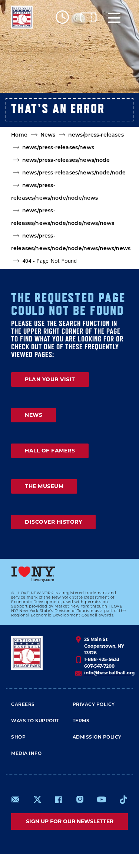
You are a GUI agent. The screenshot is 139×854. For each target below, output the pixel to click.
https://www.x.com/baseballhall (37, 799)
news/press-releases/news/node (66, 160)
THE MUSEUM (44, 486)
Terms (81, 721)
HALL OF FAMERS (50, 450)
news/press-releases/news (58, 148)
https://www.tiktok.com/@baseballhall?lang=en (123, 799)
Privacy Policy (94, 705)
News (48, 135)
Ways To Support (35, 721)
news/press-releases (96, 135)
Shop (18, 737)
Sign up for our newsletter (69, 821)
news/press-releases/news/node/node (74, 173)
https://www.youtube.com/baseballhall (101, 799)
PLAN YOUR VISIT (50, 379)
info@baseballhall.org (109, 672)
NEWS (33, 415)
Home (19, 135)
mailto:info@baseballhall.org (15, 799)
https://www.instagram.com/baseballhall (79, 799)
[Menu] (114, 17)
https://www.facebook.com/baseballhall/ (58, 799)
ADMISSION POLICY (97, 737)
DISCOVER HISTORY (53, 521)
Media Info (26, 754)
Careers (23, 705)
